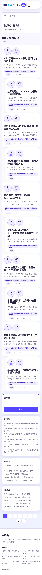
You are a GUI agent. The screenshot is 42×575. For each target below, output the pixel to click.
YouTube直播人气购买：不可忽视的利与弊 (17, 494)
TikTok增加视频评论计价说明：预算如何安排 (18, 480)
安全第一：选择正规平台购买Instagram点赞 (17, 500)
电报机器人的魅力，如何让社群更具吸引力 (17, 503)
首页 (5, 16)
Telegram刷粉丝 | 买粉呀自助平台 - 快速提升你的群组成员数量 (21, 139)
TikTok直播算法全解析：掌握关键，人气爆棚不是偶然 (19, 269)
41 (18, 521)
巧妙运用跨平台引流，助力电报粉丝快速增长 (18, 497)
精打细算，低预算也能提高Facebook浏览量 (17, 196)
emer (8, 74)
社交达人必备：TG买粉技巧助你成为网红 (16, 506)
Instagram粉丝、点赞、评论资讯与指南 (30, 552)
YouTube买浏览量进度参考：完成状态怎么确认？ (19, 477)
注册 (23, 5)
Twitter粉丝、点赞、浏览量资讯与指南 (31, 557)
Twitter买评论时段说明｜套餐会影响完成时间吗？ (19, 471)
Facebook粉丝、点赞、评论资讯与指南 (10, 563)
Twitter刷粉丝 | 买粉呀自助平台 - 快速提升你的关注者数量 (22, 174)
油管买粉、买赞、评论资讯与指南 (11, 552)
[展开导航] (28, 5)
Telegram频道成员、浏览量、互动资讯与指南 (31, 563)
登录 (18, 5)
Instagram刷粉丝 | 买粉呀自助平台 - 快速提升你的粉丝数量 (23, 246)
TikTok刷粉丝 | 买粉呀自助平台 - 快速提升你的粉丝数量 (20, 71)
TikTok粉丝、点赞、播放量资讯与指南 (11, 557)
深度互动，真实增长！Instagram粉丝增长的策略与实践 (22, 233)
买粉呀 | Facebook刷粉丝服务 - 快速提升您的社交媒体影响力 (23, 105)
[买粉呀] (9, 4)
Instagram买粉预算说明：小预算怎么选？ (17, 474)
